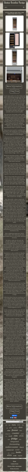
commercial (10, 450)
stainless (15, 427)
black (22, 447)
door (21, 427)
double (22, 433)
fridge (14, 438)
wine (8, 430)
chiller (16, 436)
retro (6, 436)
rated (9, 439)
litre (20, 430)
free (9, 425)
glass (10, 427)
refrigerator (7, 433)
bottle (14, 455)
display (14, 425)
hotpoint (20, 455)
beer (22, 450)
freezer (15, 430)
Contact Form (14, 463)
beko (20, 439)
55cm (23, 425)
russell (10, 436)
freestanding (15, 444)
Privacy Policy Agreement (14, 466)
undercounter (11, 447)
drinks (21, 436)
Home (14, 461)
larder (18, 452)
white (9, 455)
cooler (17, 450)
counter (15, 433)
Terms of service (14, 468)
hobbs (18, 425)
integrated (14, 441)
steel (6, 425)
